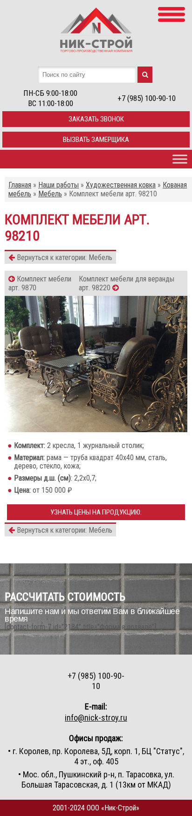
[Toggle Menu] (179, 158)
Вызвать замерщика (96, 139)
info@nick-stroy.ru (96, 717)
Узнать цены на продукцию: (96, 512)
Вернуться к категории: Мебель (63, 257)
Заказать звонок (96, 119)
